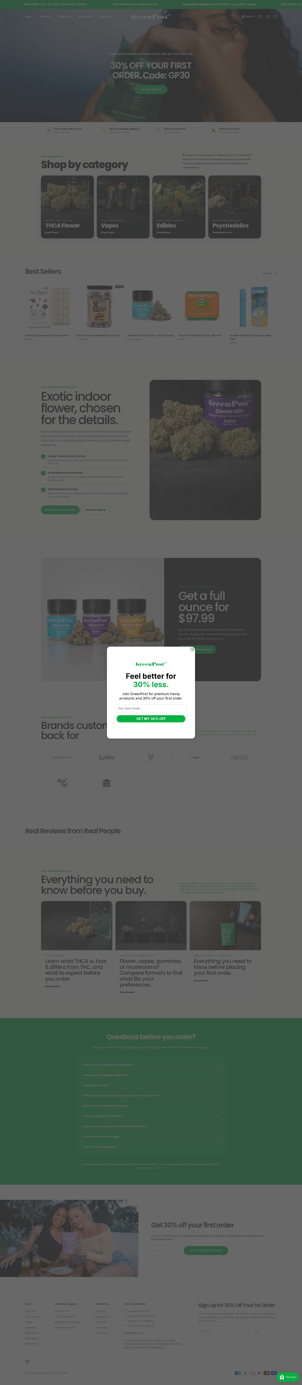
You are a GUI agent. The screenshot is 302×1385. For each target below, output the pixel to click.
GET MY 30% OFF (151, 719)
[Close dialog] (192, 649)
